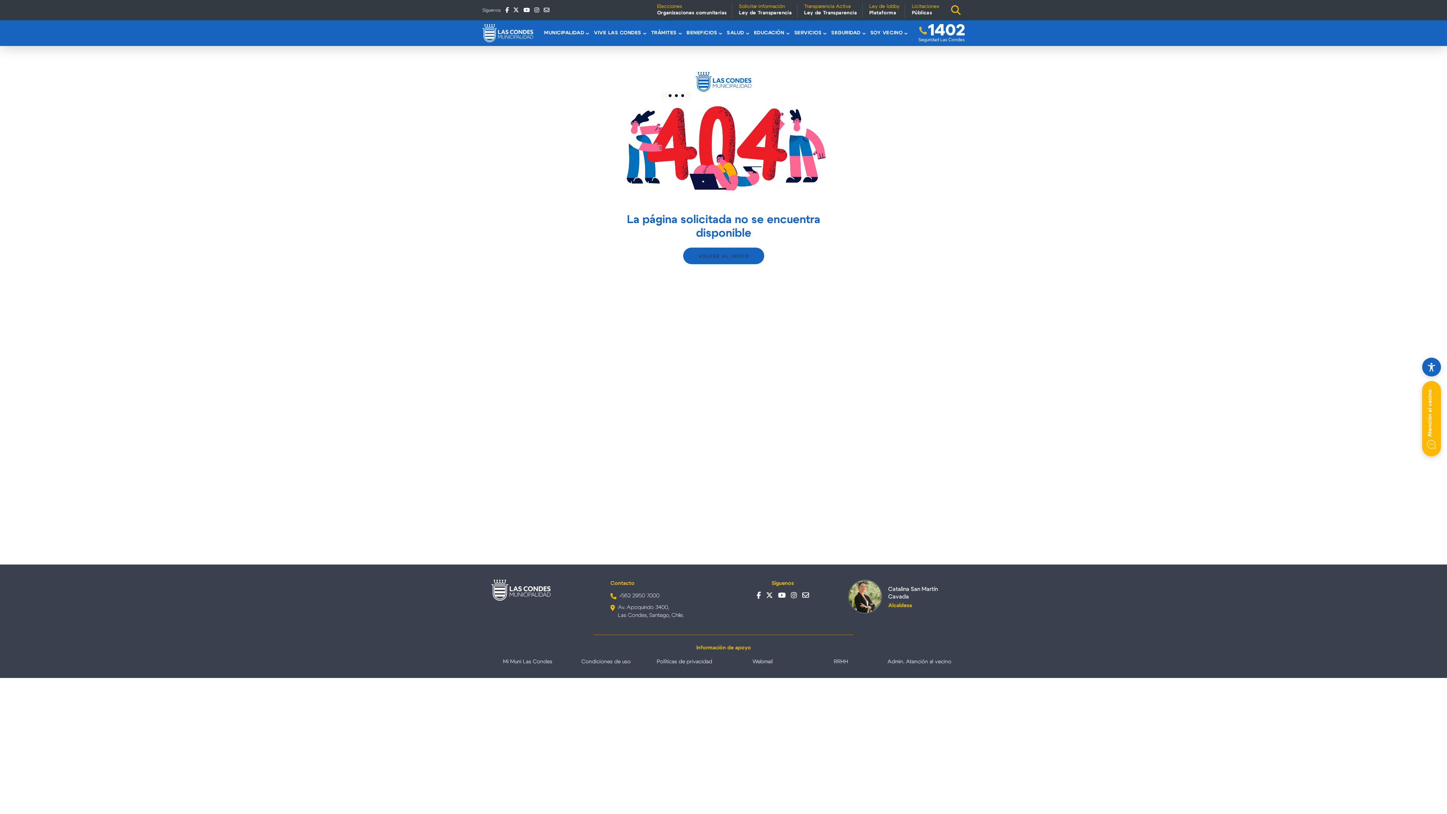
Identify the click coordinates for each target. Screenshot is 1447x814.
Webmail (763, 661)
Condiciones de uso (606, 661)
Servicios (808, 33)
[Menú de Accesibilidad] (1431, 367)
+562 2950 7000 (639, 595)
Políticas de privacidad (684, 661)
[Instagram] (536, 10)
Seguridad (846, 33)
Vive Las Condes (617, 33)
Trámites (664, 33)
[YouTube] (526, 10)
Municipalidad (564, 33)
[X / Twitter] (516, 10)
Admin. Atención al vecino (919, 661)
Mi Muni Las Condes (527, 661)
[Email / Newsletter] (546, 10)
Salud (735, 33)
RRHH (841, 661)
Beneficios (702, 33)
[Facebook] (507, 10)
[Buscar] (956, 10)
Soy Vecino (886, 33)
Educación (769, 33)
